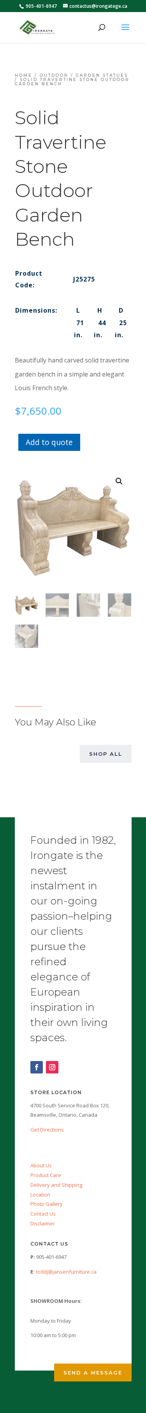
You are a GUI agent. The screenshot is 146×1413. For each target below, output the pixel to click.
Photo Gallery (46, 1203)
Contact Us (43, 1213)
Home (23, 75)
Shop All (105, 754)
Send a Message (92, 1372)
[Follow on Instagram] (52, 1067)
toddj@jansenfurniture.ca (66, 1271)
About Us (41, 1165)
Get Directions (47, 1129)
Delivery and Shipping (56, 1184)
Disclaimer (42, 1223)
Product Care (45, 1175)
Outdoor (54, 75)
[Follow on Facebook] (36, 1067)
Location (40, 1194)
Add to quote (49, 442)
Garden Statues (102, 75)
